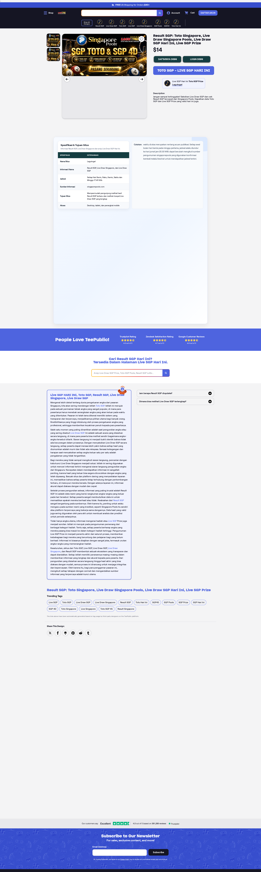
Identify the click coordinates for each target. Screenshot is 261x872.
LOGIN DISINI (196, 59)
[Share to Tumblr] (88, 633)
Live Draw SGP (77, 433)
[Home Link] (61, 13)
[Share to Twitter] (50, 633)
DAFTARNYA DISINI (167, 59)
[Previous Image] (67, 79)
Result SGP (118, 500)
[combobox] (119, 13)
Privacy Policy (124, 859)
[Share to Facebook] (58, 633)
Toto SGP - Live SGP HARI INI (183, 70)
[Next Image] (142, 79)
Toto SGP (100, 406)
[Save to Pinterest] (73, 633)
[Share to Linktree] (65, 633)
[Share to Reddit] (80, 633)
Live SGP (112, 521)
